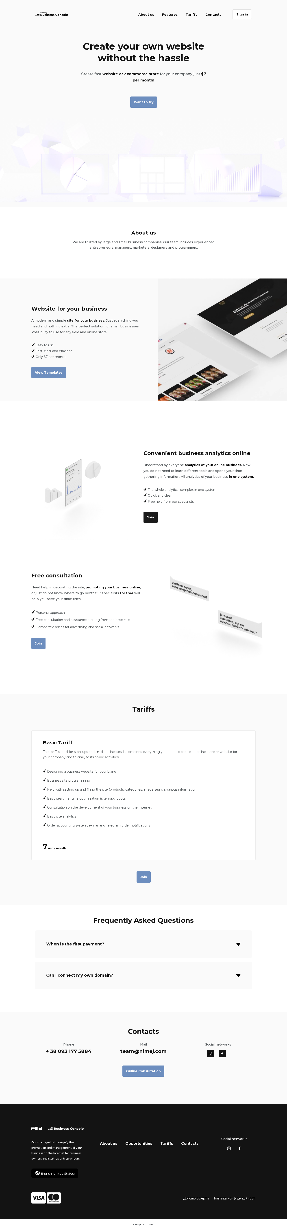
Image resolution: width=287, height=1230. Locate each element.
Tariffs (191, 15)
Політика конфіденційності (234, 1198)
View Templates (49, 373)
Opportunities (138, 1143)
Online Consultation (143, 1071)
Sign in (242, 14)
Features (170, 15)
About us (146, 15)
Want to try (143, 102)
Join (150, 517)
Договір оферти (196, 1198)
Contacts (213, 15)
